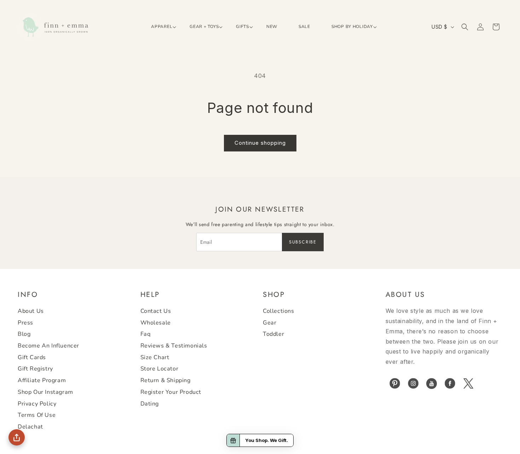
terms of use (37, 415)
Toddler (273, 334)
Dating (149, 404)
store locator (159, 369)
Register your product (171, 392)
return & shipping (165, 381)
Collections (278, 311)
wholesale (155, 323)
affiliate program (42, 381)
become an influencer (48, 346)
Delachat (30, 427)
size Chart (154, 357)
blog (24, 334)
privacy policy (37, 404)
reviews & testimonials (173, 346)
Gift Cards (32, 357)
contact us (155, 311)
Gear (269, 323)
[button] (159, 27)
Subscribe (303, 242)
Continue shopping (260, 142)
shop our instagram (45, 392)
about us (31, 311)
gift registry (35, 369)
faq (145, 334)
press (25, 323)
